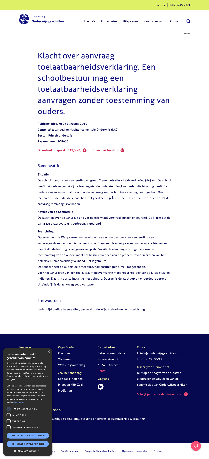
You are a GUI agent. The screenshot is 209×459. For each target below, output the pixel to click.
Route (102, 371)
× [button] (48, 351)
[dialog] (27, 402)
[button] (28, 450)
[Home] (41, 19)
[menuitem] (89, 19)
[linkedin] (101, 387)
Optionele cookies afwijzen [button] (27, 443)
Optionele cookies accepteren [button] (28, 435)
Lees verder (19, 402)
